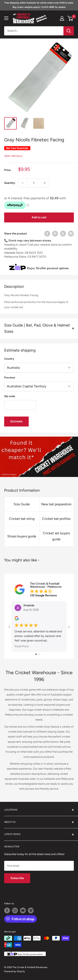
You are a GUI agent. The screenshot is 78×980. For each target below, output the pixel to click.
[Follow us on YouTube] (23, 910)
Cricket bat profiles (56, 519)
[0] (70, 18)
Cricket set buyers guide (56, 536)
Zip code (9, 396)
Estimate (16, 421)
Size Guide (22, 504)
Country (9, 358)
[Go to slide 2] (39, 654)
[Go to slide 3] (42, 654)
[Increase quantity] (44, 183)
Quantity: (10, 182)
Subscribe (17, 878)
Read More (22, 646)
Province (9, 377)
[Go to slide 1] (36, 654)
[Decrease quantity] (22, 183)
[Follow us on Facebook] (7, 910)
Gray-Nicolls (13, 156)
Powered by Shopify (14, 971)
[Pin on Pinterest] (55, 234)
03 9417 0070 (37, 256)
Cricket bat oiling (22, 519)
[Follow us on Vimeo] (31, 910)
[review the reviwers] (17, 619)
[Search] (68, 30)
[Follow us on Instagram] (15, 910)
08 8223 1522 (34, 253)
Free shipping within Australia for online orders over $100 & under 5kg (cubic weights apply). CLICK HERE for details (39, 4)
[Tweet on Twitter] (63, 234)
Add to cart (39, 217)
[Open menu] (6, 18)
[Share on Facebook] (47, 234)
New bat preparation (56, 504)
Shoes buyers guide (21, 536)
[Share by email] (71, 234)
